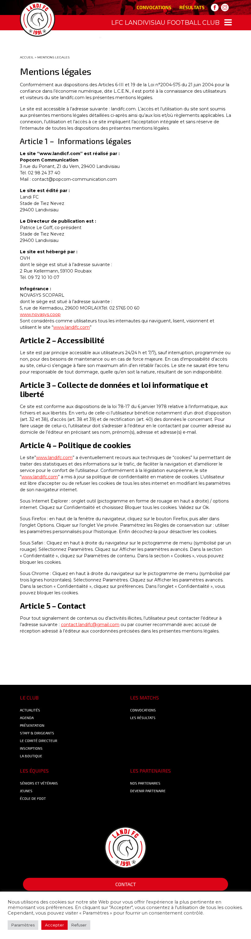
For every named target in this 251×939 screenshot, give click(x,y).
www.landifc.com (71, 327)
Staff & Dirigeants (37, 733)
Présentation (32, 725)
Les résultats (142, 717)
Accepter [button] (54, 924)
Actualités (30, 710)
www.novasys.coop (40, 314)
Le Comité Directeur (38, 740)
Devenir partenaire (148, 791)
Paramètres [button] (23, 924)
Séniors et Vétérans (39, 783)
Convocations (154, 7)
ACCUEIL (27, 57)
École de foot (33, 798)
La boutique (31, 756)
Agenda (27, 717)
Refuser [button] (79, 924)
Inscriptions (31, 748)
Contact (125, 884)
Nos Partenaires (145, 783)
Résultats (191, 7)
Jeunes (26, 791)
